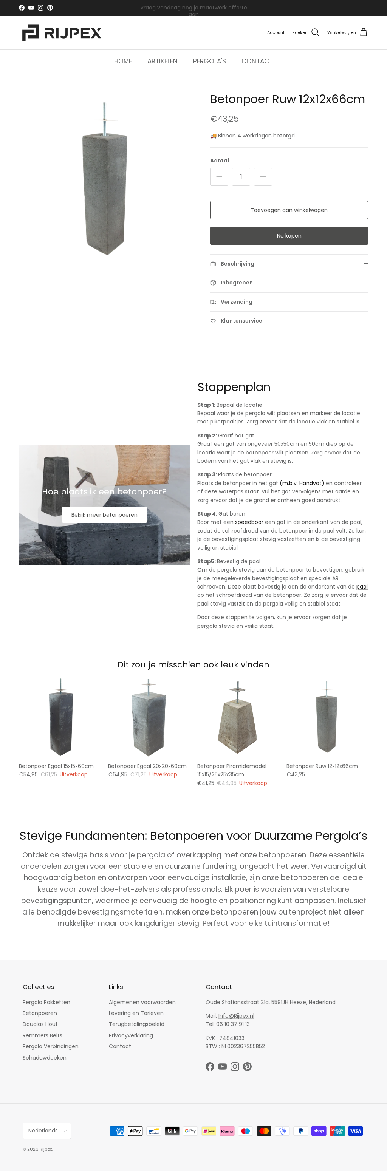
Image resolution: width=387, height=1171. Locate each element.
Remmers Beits (42, 1035)
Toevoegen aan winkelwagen (289, 210)
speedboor (250, 522)
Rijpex (46, 1149)
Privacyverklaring (131, 1035)
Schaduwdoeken (45, 1057)
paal (362, 586)
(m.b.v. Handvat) (302, 483)
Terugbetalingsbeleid (136, 1024)
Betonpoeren (40, 1013)
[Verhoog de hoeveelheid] (263, 177)
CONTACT (257, 61)
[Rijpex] (63, 32)
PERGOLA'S (209, 61)
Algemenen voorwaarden (142, 1002)
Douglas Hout (40, 1024)
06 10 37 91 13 (233, 1024)
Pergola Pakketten (46, 1002)
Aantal (219, 160)
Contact (120, 1046)
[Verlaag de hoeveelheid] (219, 177)
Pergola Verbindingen (51, 1046)
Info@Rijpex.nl (236, 1016)
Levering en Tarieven (136, 1013)
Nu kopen (289, 235)
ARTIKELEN (162, 61)
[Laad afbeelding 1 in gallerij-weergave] (106, 179)
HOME (123, 61)
